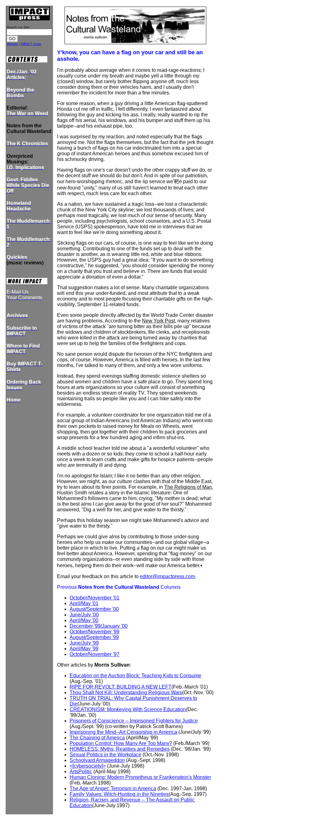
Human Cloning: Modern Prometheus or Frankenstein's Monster (140, 777)
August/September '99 (94, 637)
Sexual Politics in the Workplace (105, 754)
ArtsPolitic (81, 771)
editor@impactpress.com (167, 576)
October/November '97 (94, 654)
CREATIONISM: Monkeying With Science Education (128, 709)
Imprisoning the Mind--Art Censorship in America (123, 732)
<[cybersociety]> (88, 766)
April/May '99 (84, 648)
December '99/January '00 (99, 626)
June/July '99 (84, 643)
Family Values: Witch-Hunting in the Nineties (119, 794)
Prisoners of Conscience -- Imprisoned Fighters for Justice (134, 720)
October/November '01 (94, 597)
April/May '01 (84, 603)
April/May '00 (84, 620)
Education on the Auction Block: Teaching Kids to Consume (135, 675)
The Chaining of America (97, 737)
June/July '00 (84, 614)
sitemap (12, 43)
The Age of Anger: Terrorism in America (113, 788)
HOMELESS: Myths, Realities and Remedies (120, 749)
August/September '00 (94, 609)
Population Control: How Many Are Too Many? (121, 743)
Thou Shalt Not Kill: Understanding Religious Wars (126, 692)
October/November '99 (94, 631)
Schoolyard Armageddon (97, 760)
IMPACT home (31, 43)
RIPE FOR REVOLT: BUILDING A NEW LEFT (120, 687)
